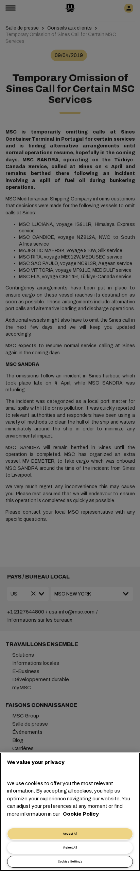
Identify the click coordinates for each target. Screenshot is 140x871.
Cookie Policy (81, 814)
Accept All (70, 833)
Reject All (70, 847)
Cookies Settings (70, 861)
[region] (70, 811)
